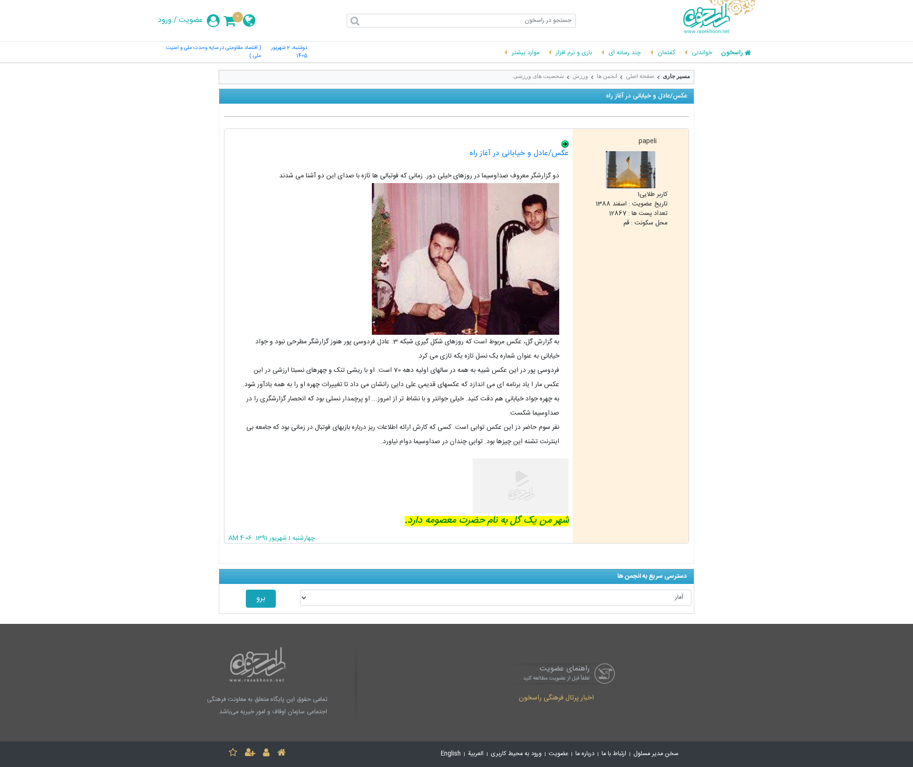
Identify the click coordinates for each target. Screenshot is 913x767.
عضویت (191, 20)
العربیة (476, 754)
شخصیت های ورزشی (538, 76)
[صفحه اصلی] (281, 754)
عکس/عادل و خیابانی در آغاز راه (519, 153)
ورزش (580, 76)
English (451, 754)
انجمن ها (607, 76)
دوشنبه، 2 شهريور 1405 (289, 52)
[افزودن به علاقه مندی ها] (233, 754)
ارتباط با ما (614, 754)
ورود (165, 20)
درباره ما (584, 754)
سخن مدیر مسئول (656, 754)
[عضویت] (250, 754)
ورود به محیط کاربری (516, 754)
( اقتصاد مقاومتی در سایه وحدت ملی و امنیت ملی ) (213, 52)
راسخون (732, 53)
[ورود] (266, 754)
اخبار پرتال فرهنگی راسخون (556, 698)
